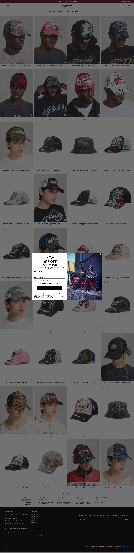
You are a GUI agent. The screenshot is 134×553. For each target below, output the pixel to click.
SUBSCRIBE (49, 288)
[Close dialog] (100, 253)
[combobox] (36, 280)
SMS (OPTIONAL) (38, 277)
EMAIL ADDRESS (38, 271)
